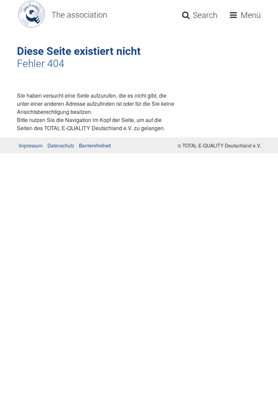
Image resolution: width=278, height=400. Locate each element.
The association (79, 15)
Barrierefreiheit (95, 145)
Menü (250, 15)
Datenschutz (60, 145)
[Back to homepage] (29, 14)
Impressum (31, 145)
